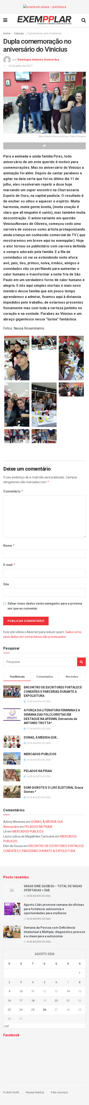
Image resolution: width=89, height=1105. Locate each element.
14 (68, 991)
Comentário (13, 491)
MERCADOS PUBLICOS (40, 754)
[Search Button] (81, 662)
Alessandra (11, 826)
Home (6, 33)
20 (56, 1000)
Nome (9, 545)
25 (32, 1009)
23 (9, 1009)
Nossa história (35, 1092)
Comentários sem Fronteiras (44, 33)
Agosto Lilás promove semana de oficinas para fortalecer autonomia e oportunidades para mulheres (54, 909)
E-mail (9, 565)
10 (20, 991)
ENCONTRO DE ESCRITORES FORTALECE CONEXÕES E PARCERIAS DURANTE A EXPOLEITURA (53, 691)
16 (9, 1000)
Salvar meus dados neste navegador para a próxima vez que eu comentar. (45, 606)
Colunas (19, 33)
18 (32, 1000)
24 (20, 1009)
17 (20, 1000)
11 (32, 991)
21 (68, 1000)
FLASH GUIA (11, 1092)
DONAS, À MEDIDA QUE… (41, 737)
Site (6, 584)
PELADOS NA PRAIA (38, 771)
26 (44, 1009)
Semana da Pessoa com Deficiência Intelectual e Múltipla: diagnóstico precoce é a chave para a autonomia (54, 932)
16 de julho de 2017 (20, 65)
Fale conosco (59, 1092)
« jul (6, 1026)
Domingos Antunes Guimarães (38, 59)
